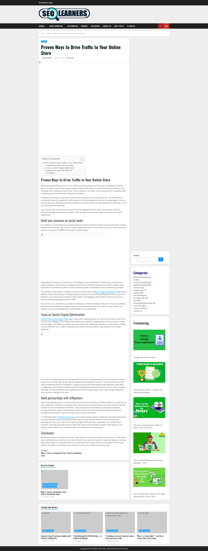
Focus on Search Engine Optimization (61, 168)
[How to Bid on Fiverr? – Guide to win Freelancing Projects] (149, 372)
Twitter (44, 41)
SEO (135, 300)
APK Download (72, 26)
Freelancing (95, 26)
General (42, 26)
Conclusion (51, 173)
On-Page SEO (138, 298)
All (134, 280)
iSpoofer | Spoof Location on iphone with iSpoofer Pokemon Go (56, 522)
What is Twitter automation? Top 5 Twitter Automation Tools (61, 453)
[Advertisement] (84, 140)
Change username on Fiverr (144, 357)
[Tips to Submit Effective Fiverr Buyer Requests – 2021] (149, 443)
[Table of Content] (82, 159)
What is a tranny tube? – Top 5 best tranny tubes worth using (152, 522)
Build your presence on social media (60, 165)
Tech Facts (46, 486)
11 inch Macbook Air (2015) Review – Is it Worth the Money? (88, 522)
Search (136, 255)
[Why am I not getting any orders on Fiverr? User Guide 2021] (149, 407)
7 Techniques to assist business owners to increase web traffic (120, 522)
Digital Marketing (56, 26)
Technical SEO (139, 308)
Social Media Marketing (50, 484)
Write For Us (119, 26)
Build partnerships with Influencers (60, 170)
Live (166, 26)
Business (84, 26)
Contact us (107, 26)
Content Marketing (141, 282)
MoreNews (111, 548)
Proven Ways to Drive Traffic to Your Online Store (63, 163)
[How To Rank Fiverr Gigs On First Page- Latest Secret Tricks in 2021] (149, 477)
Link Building (138, 295)
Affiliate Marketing (141, 277)
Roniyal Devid (47, 58)
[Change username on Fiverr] (149, 340)
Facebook (137, 287)
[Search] (154, 26)
